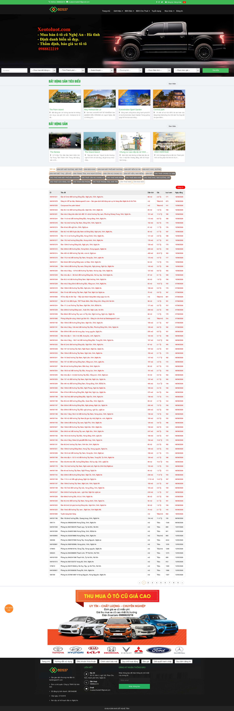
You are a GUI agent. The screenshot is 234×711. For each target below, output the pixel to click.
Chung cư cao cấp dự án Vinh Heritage (134, 152)
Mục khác (169, 12)
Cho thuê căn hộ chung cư (93, 178)
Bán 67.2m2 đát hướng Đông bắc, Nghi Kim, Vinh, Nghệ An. (82, 344)
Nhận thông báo (134, 686)
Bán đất (149, 174)
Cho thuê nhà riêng (115, 178)
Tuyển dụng (156, 11)
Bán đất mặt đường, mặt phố (69, 169)
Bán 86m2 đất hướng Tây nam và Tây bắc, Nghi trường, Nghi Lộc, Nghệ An (88, 314)
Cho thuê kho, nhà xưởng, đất (157, 178)
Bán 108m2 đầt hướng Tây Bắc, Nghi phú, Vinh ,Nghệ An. (81, 288)
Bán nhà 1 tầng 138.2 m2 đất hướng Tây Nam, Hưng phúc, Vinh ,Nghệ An (87, 414)
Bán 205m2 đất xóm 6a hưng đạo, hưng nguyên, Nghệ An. (81, 331)
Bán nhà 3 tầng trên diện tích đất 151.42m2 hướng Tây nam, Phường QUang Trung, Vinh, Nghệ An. (96, 214)
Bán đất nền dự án (132, 169)
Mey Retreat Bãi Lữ (92, 110)
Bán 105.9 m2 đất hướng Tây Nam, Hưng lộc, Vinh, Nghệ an (82, 453)
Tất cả (52, 169)
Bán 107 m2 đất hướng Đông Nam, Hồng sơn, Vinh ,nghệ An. (82, 362)
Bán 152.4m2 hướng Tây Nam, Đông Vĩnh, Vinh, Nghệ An (81, 223)
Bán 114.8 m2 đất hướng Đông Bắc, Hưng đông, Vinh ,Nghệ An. (83, 218)
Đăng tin (179, 11)
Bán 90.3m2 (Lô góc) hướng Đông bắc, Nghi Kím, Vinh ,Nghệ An (83, 505)
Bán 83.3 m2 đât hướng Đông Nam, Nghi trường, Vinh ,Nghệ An (83, 279)
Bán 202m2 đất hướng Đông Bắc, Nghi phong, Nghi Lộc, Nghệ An (84, 405)
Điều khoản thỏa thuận (86, 661)
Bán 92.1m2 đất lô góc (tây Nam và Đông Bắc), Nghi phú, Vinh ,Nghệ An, (86, 232)
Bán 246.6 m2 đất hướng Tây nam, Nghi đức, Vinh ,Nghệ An (82, 431)
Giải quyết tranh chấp (162, 661)
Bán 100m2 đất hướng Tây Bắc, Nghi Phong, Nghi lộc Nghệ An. (83, 388)
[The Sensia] (65, 141)
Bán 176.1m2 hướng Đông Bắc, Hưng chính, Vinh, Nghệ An (82, 240)
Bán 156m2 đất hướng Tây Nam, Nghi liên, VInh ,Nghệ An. (81, 427)
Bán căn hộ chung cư (112, 174)
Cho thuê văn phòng (81, 182)
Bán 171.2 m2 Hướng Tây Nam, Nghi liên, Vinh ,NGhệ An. (81, 305)
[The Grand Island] (100, 141)
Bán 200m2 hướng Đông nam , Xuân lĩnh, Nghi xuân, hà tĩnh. (82, 310)
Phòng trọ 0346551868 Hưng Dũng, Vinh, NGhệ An (78, 531)
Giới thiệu (118, 12)
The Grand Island (92, 152)
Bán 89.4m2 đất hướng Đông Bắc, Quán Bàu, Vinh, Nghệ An (82, 401)
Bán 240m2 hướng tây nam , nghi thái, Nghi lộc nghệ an (80, 492)
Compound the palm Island (70, 205)
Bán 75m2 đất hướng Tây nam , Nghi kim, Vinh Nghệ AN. (81, 510)
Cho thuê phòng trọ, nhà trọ (105, 182)
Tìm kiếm (215, 70)
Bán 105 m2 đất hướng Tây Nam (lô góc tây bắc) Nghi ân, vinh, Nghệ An (86, 418)
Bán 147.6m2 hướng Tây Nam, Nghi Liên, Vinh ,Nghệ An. (81, 357)
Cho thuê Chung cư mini (164, 174)
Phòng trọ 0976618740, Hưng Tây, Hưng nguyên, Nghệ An (81, 549)
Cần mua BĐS (138, 182)
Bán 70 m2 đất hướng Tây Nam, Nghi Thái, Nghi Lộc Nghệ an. (83, 292)
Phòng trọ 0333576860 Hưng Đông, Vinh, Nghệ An (78, 536)
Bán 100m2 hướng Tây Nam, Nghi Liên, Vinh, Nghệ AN (80, 483)
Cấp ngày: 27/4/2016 (58, 696)
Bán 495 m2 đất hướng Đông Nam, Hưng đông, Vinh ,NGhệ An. (83, 384)
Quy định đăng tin (183, 661)
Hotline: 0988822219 (58, 2)
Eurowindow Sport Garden (130, 110)
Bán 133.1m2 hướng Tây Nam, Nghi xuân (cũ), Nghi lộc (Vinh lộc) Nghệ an (87, 466)
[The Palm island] (65, 99)
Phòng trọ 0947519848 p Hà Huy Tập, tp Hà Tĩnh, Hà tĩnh (81, 566)
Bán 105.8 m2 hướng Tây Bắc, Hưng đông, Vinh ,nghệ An (81, 436)
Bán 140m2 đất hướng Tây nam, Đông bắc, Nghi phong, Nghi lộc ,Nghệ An (87, 266)
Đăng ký (170, 2)
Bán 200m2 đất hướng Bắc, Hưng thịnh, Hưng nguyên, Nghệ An (83, 249)
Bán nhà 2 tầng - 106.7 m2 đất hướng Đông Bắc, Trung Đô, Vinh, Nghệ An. (87, 340)
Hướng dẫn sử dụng (63, 661)
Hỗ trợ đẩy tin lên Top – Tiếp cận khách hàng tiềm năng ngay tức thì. (85, 297)
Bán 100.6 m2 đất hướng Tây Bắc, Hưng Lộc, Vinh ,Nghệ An (82, 371)
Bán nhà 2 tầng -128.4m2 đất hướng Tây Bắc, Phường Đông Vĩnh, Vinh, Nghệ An (89, 327)
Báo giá (146, 661)
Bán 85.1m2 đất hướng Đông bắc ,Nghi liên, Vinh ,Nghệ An (82, 210)
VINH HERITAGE (161, 152)
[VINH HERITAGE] (169, 141)
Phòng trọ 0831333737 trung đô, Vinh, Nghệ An (77, 562)
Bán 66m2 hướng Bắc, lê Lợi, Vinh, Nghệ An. (77, 496)
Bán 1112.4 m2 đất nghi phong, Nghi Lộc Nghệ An (78, 479)
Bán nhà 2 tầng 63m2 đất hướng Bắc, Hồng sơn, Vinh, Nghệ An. (84, 284)
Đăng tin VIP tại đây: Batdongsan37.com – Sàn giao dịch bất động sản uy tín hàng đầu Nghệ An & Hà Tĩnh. (98, 201)
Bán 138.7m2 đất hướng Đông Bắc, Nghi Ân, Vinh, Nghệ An (82, 397)
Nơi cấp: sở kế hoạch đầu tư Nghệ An (64, 700)
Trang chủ (106, 11)
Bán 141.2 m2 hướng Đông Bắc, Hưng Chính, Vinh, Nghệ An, (82, 236)
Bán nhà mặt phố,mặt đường (110, 169)
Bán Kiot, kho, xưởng (151, 169)
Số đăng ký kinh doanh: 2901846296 (64, 691)
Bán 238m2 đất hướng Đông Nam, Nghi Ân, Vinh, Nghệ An (81, 475)
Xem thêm (172, 83)
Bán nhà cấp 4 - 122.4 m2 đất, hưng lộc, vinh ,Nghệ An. (81, 336)
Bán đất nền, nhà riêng (134, 174)
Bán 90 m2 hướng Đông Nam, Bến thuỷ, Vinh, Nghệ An (80, 366)
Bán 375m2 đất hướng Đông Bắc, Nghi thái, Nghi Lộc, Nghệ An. (83, 392)
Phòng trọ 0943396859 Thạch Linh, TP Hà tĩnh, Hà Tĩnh (80, 553)
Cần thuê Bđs (125, 182)
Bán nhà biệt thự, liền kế (60, 174)
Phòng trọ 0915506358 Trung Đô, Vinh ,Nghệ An (77, 570)
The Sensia (55, 152)
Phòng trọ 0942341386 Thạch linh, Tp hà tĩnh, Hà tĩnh (79, 557)
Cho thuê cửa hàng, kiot (60, 182)
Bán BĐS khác (90, 169)
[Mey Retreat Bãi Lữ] (100, 99)
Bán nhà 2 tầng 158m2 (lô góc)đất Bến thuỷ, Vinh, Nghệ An (81, 440)
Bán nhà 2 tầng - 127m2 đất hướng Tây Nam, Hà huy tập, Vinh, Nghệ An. (87, 271)
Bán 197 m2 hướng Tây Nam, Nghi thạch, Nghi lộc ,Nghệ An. (82, 349)
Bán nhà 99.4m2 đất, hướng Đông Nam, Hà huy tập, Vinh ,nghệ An (84, 462)
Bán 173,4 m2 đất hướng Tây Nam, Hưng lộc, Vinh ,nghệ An (82, 258)
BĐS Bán (129, 12)
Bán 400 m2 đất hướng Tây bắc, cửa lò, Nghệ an (78, 253)
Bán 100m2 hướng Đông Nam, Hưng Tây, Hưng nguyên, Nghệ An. (84, 449)
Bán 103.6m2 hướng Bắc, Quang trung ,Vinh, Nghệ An (80, 518)
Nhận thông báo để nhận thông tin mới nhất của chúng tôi (134, 674)
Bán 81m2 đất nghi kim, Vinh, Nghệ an (74, 227)
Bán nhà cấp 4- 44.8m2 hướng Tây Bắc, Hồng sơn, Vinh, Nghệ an (84, 375)
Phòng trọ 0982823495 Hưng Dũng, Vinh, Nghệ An (78, 523)
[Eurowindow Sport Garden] (134, 99)
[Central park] (169, 99)
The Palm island (56, 110)
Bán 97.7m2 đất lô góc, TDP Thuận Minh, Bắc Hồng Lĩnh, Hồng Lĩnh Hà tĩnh (87, 301)
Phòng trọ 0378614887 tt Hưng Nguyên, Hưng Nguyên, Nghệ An (83, 575)
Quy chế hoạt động (130, 661)
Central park (159, 110)
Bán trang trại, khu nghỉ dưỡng (87, 174)
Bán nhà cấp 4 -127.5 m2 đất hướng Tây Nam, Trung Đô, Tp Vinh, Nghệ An (87, 457)
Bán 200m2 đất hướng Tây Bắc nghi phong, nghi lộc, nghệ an (82, 410)
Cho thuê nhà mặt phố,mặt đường (64, 178)
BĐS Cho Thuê (143, 12)
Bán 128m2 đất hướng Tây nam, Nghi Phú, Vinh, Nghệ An (81, 423)
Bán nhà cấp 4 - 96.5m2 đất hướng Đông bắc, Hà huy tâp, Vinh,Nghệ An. (87, 275)
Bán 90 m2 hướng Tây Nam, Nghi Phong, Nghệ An (78, 470)
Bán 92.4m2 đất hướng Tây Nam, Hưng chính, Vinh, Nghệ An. (83, 501)
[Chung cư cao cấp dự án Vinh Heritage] (134, 141)
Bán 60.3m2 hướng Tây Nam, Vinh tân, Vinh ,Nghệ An (80, 444)
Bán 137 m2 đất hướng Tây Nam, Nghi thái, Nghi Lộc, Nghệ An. (83, 379)
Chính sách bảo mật (109, 661)
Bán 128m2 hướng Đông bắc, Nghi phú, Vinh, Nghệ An (80, 245)
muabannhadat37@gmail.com (79, 2)
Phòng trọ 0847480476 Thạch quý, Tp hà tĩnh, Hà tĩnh (79, 527)
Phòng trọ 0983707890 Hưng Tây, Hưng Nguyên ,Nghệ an (81, 540)
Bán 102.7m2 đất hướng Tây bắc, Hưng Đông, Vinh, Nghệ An (82, 488)
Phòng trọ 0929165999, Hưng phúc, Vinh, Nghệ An (78, 544)
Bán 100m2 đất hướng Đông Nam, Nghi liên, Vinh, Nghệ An (82, 323)
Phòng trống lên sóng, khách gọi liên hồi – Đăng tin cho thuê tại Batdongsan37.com (90, 318)
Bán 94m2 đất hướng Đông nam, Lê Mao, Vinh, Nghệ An (81, 262)
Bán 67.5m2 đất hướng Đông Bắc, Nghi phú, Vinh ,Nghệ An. (82, 197)
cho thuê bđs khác (133, 178)
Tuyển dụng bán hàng (68, 514)
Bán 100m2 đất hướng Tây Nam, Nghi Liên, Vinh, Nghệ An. (82, 353)
